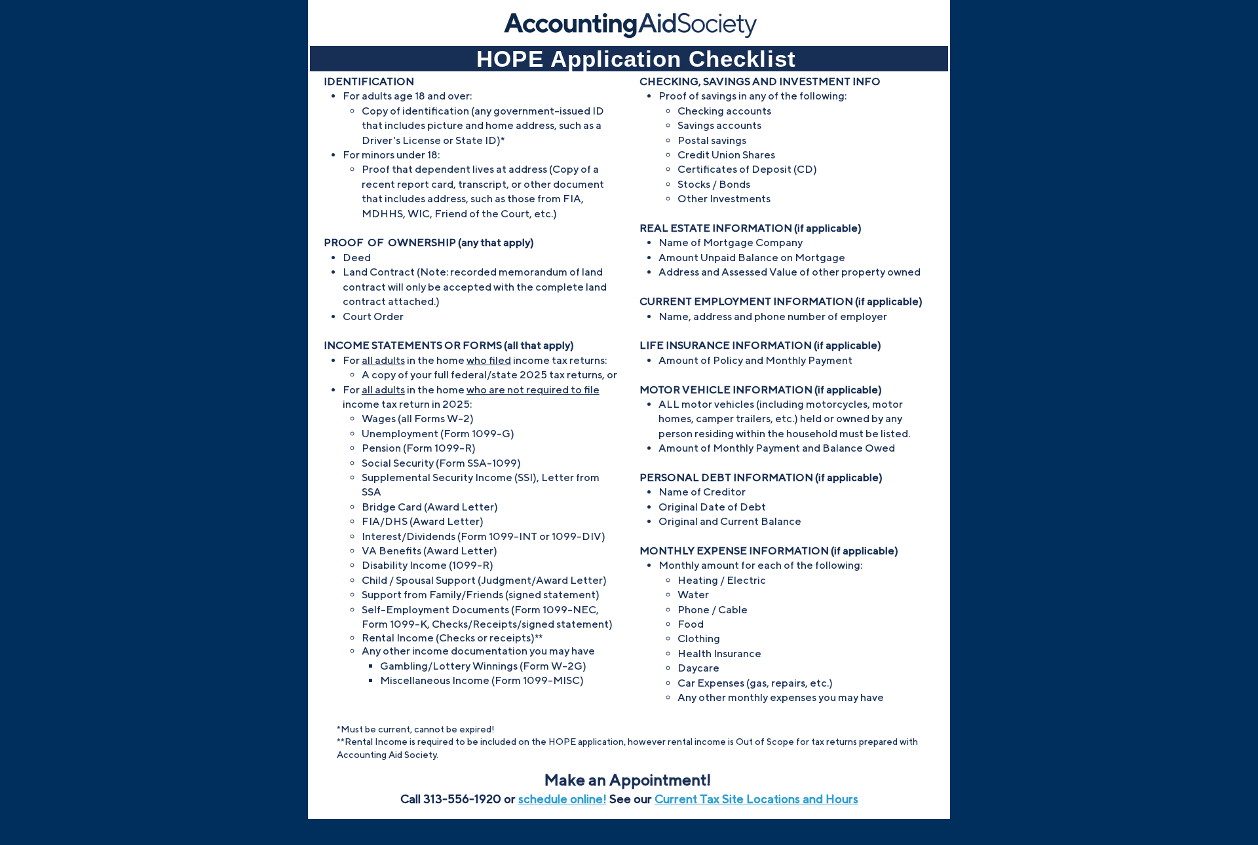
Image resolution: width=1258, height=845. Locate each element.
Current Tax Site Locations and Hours (756, 799)
